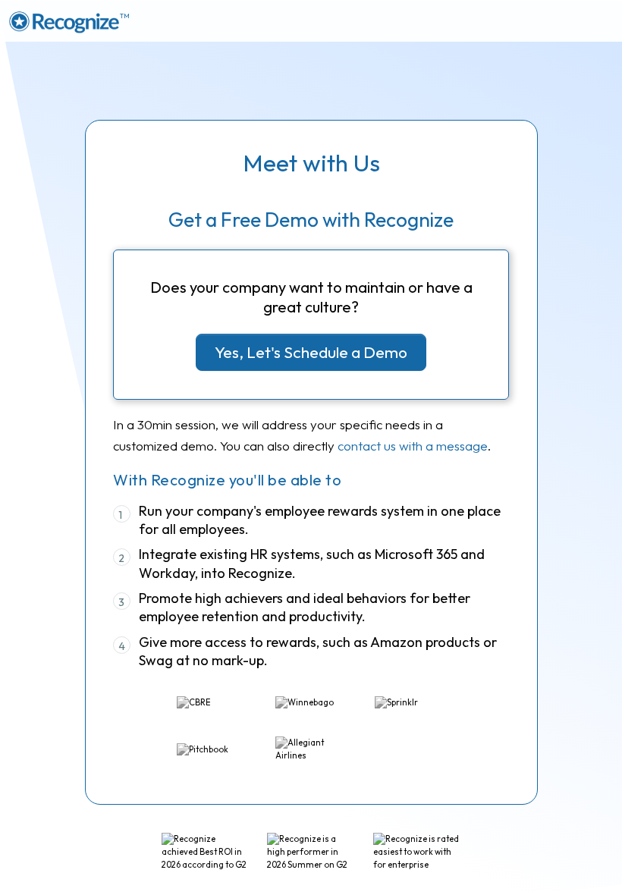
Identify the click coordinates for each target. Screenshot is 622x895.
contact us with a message (413, 446)
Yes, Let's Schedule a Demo (311, 352)
